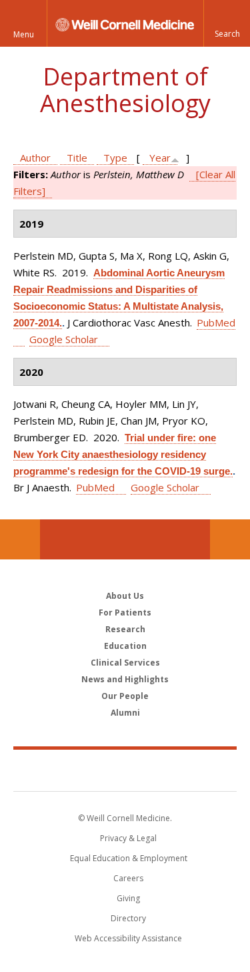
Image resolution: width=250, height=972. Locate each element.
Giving (128, 898)
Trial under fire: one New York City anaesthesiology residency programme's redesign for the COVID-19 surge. (123, 454)
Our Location (20, 539)
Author (35, 157)
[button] (226, 23)
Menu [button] (23, 34)
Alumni (125, 712)
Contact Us (230, 539)
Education (125, 646)
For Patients (125, 612)
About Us (125, 595)
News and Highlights (125, 679)
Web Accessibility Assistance (128, 938)
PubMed (95, 487)
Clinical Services (125, 662)
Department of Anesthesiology (125, 89)
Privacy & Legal (128, 838)
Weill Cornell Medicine (125, 770)
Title (77, 157)
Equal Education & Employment (128, 858)
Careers (128, 878)
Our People (125, 696)
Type (115, 157)
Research (125, 629)
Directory (128, 918)
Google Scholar (63, 339)
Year (160, 157)
